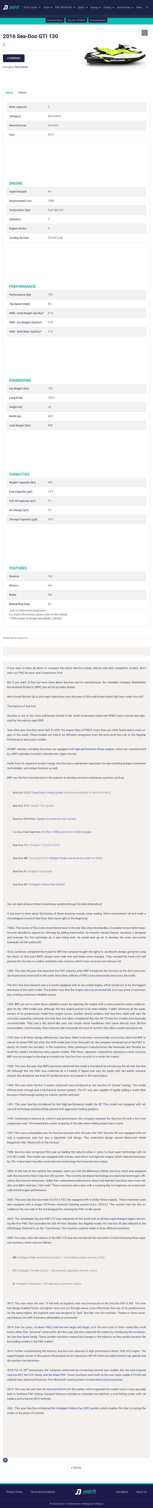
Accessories (123, 7)
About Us (141, 1491)
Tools (46, 7)
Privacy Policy (14, 1491)
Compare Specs (55, 20)
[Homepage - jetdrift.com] (11, 7)
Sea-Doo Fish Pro (57, 1389)
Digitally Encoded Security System (56, 818)
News (139, 7)
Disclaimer (122, 1491)
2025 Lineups (30, 7)
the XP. (98, 1104)
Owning (107, 7)
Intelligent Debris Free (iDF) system (77, 1408)
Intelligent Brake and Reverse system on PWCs (76, 858)
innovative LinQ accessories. (106, 1379)
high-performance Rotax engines (95, 749)
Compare (13, 58)
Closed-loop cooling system (47, 792)
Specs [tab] (9, 92)
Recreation (21, 67)
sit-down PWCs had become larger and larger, (62, 1327)
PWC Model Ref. (63, 7)
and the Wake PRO (54, 1374)
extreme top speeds (128, 1355)
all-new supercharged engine (118, 1218)
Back (77, 1467)
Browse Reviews (98, 20)
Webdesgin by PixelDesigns (92, 1504)
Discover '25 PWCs (76, 20)
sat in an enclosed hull (97, 989)
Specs (81, 7)
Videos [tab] (22, 92)
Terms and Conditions (42, 1491)
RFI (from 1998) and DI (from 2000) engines (66, 831)
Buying (94, 7)
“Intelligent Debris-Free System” (47, 884)
